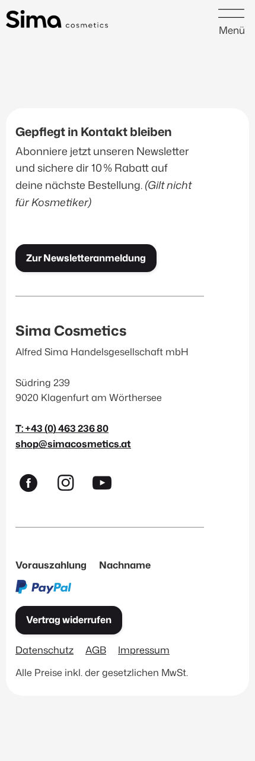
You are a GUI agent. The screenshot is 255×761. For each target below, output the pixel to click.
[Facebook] (33, 485)
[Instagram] (70, 485)
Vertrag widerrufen (68, 619)
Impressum (144, 649)
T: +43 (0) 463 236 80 (62, 428)
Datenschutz (44, 649)
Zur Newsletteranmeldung (86, 257)
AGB (95, 649)
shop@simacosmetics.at (73, 443)
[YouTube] (107, 485)
